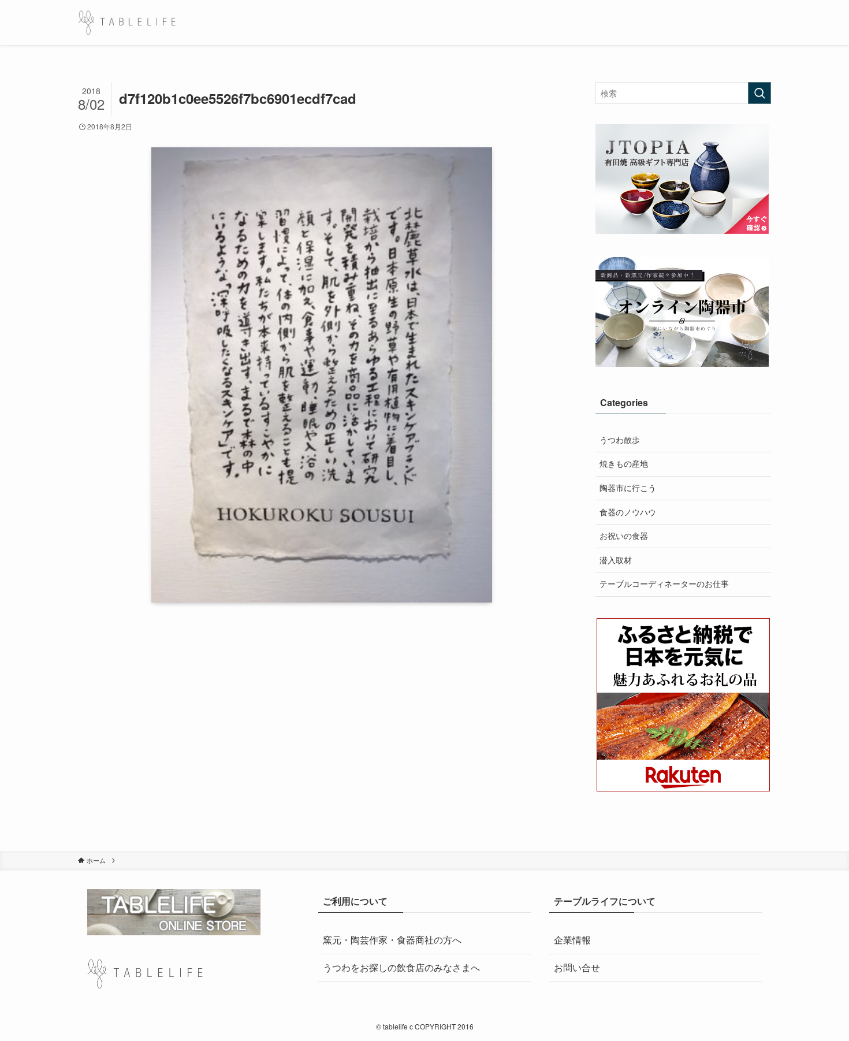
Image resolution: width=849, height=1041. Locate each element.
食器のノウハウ (627, 512)
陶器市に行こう (627, 487)
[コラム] (127, 22)
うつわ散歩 (619, 439)
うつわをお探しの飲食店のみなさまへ (401, 967)
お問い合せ (577, 967)
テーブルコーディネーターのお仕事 (664, 583)
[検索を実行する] (759, 93)
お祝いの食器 (623, 535)
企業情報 (572, 939)
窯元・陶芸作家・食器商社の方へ (392, 939)
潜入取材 (615, 560)
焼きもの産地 (623, 463)
